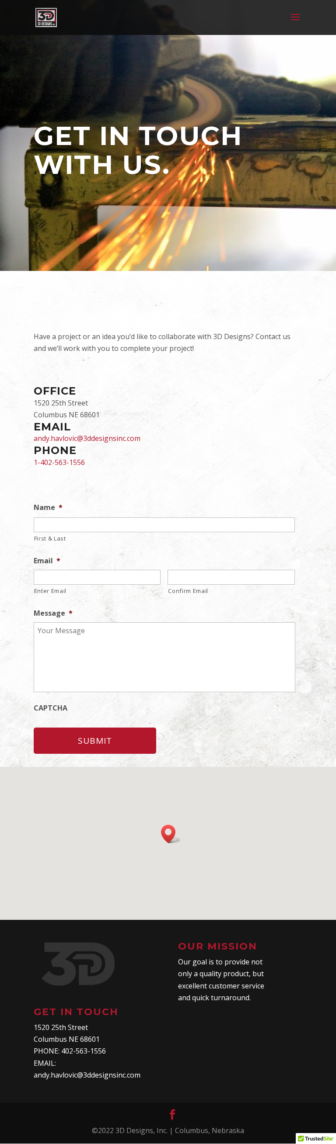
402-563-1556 (83, 1051)
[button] (171, 834)
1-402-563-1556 (59, 462)
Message (53, 613)
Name (48, 507)
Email (47, 560)
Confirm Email (188, 591)
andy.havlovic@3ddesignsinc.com (87, 438)
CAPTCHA (50, 708)
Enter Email (50, 591)
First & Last (50, 538)
